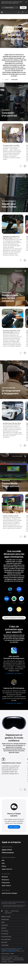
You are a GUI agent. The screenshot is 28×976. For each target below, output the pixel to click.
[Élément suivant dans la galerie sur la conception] (24, 166)
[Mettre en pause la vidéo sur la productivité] (25, 456)
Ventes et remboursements (18, 959)
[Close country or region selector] (26, 2)
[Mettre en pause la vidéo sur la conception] (25, 86)
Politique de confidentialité (7, 958)
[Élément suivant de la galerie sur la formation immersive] (24, 260)
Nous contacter (14, 827)
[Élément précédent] (2, 79)
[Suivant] (24, 789)
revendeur (11, 949)
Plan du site (10, 961)
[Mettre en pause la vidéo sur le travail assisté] (25, 271)
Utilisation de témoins (18, 958)
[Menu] (26, 12)
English (12, 953)
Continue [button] (23, 7)
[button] (10, 7)
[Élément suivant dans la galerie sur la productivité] (24, 536)
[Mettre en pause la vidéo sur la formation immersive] (25, 177)
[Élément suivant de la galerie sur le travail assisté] (24, 352)
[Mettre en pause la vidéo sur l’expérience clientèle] (25, 363)
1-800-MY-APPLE (11, 951)
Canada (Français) (5, 953)
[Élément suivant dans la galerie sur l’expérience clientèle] (24, 445)
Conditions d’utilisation (6, 959)
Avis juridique (4, 961)
